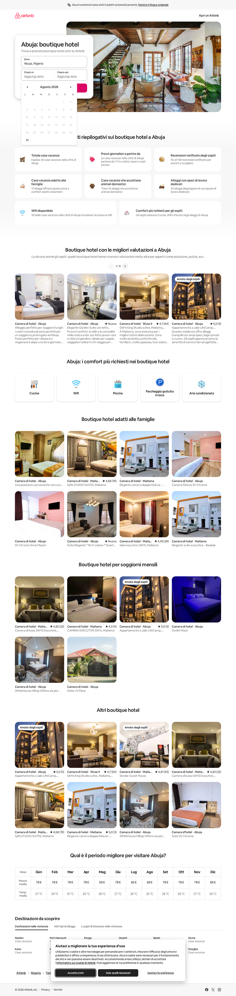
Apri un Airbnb (209, 15)
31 (27, 140)
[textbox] (37, 76)
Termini (57, 989)
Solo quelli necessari (118, 973)
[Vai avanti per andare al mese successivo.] (70, 87)
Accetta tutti (76, 973)
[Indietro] (111, 266)
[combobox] (54, 63)
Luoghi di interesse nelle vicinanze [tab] (101, 926)
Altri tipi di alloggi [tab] (64, 926)
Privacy (45, 989)
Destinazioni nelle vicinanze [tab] (31, 926)
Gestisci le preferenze (160, 973)
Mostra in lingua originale (153, 5)
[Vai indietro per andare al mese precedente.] (27, 87)
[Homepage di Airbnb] (24, 15)
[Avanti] (125, 266)
